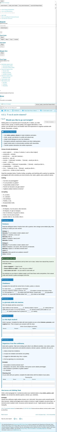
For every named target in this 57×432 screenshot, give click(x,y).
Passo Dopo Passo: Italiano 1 (31, 110)
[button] (5, 84)
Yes (16, 418)
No (21, 418)
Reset (2, 37)
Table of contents (50, 121)
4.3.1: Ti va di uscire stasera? (8, 408)
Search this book (3, 23)
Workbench (17, 110)
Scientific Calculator (7, 74)
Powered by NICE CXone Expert (21, 424)
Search (3, 108)
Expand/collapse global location (55, 110)
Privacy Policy (24, 428)
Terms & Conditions (32, 428)
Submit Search (4, 27)
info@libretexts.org (16, 429)
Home (7, 110)
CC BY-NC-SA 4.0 (27, 408)
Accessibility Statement (42, 428)
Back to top (3, 414)
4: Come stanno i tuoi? (47, 110)
